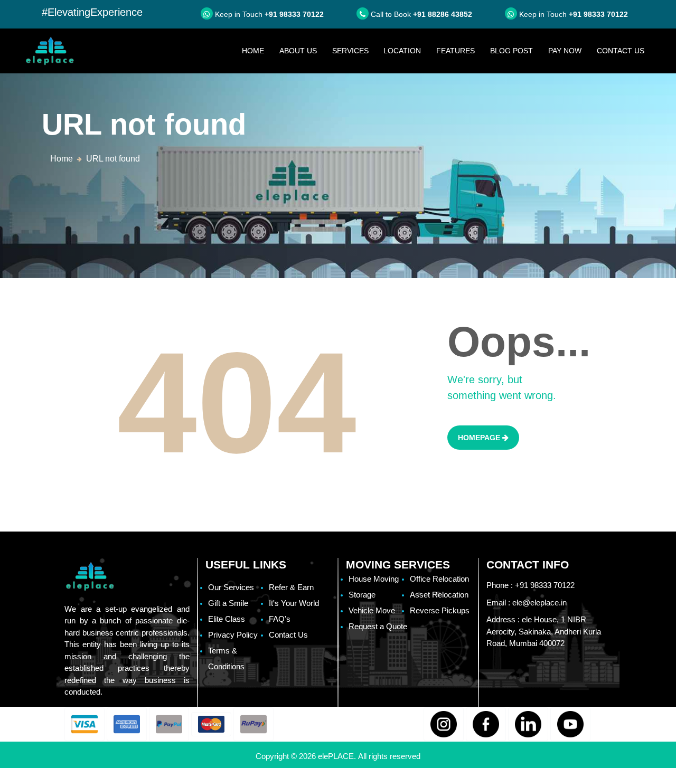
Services (350, 50)
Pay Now (564, 50)
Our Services (231, 587)
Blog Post (511, 50)
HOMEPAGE (480, 437)
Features (455, 50)
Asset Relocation (439, 594)
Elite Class (226, 618)
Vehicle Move (372, 610)
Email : (526, 602)
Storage (362, 594)
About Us (298, 50)
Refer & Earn (291, 587)
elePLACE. (338, 756)
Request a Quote (378, 626)
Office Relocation (439, 578)
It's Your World (294, 603)
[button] (84, 724)
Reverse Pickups (440, 610)
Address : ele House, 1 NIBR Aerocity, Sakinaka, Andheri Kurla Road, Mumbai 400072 (543, 631)
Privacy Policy (233, 634)
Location (402, 50)
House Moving (374, 578)
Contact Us (620, 50)
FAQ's (279, 618)
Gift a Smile (228, 603)
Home (256, 50)
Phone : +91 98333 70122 (530, 585)
